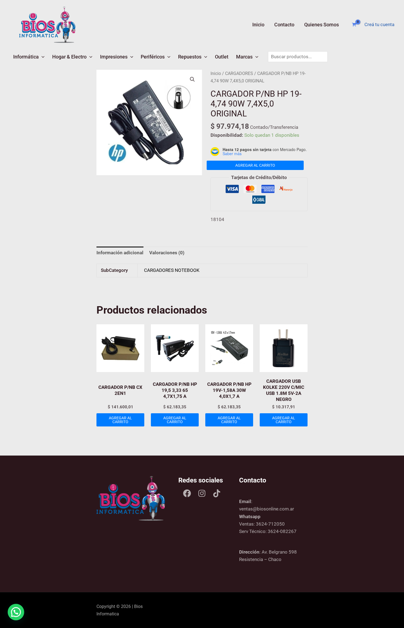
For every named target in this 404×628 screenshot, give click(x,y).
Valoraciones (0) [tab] (166, 252)
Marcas (244, 57)
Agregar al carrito (255, 165)
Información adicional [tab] (119, 252)
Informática (26, 57)
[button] (42, 57)
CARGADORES (239, 73)
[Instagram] (202, 493)
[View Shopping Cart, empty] (354, 24)
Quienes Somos (321, 24)
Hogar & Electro (69, 57)
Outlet (221, 57)
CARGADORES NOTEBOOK (172, 270)
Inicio (258, 24)
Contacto (284, 24)
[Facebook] (187, 493)
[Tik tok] (217, 493)
